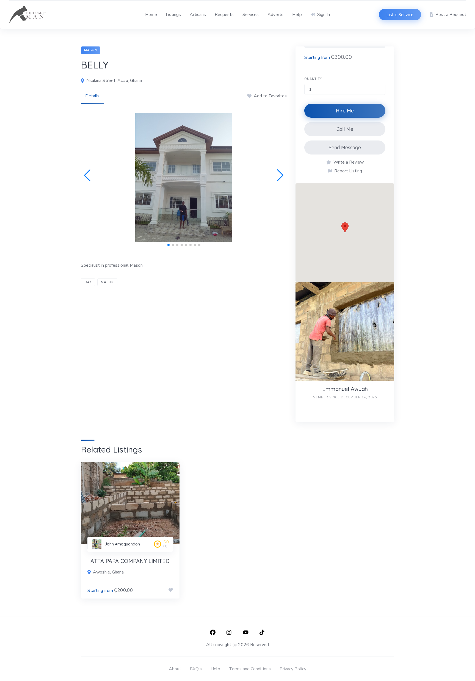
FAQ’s (196, 669)
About (175, 669)
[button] (87, 175)
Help (297, 15)
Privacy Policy (293, 669)
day (88, 282)
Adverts (275, 15)
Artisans (198, 15)
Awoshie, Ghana (108, 572)
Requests (224, 15)
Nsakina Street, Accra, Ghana (114, 81)
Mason (90, 50)
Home (151, 15)
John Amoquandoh (122, 544)
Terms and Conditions (250, 669)
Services (250, 15)
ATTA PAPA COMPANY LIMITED (130, 561)
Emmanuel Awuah (345, 388)
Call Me (344, 129)
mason (107, 282)
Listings (173, 15)
